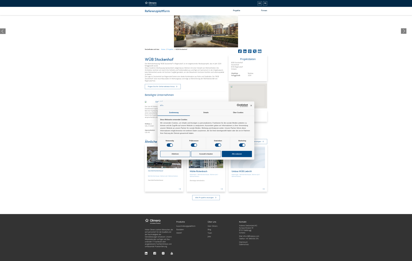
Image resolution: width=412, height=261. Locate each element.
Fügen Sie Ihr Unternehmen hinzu (161, 86)
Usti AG (147, 132)
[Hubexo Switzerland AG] (153, 221)
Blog (209, 229)
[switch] (194, 145)
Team (210, 233)
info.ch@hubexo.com (251, 236)
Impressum (243, 242)
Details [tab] (206, 113)
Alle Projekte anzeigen (204, 198)
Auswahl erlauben (206, 154)
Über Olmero (212, 226)
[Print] (259, 51)
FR (265, 3)
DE (259, 3)
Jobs (209, 236)
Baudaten (180, 229)
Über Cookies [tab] (238, 113)
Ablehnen (175, 154)
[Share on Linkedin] (245, 51)
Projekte (236, 10)
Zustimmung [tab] (174, 113)
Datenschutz (244, 244)
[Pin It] (249, 51)
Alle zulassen (237, 154)
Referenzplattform (157, 11)
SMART (179, 233)
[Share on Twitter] (254, 51)
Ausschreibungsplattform (185, 226)
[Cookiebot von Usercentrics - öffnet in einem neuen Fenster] (238, 105)
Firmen (264, 10)
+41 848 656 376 (252, 238)
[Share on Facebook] (240, 51)
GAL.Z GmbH (149, 126)
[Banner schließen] (251, 105)
